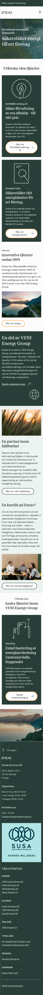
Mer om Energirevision (19, 233)
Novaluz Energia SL (10, 959)
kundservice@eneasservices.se (16, 816)
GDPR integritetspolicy (12, 986)
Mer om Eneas (13, 323)
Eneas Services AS (10, 885)
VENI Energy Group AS (12, 881)
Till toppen (12, 750)
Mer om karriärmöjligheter (19, 585)
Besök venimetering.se (19, 696)
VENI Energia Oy (9, 927)
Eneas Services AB (10, 906)
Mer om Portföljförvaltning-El (20, 147)
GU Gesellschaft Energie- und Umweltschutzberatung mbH (16, 943)
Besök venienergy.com (13, 384)
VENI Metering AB (10, 910)
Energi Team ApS (10, 973)
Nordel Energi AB (10, 913)
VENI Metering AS (10, 888)
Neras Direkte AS (10, 892)
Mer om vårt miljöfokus (18, 491)
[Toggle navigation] (40, 12)
